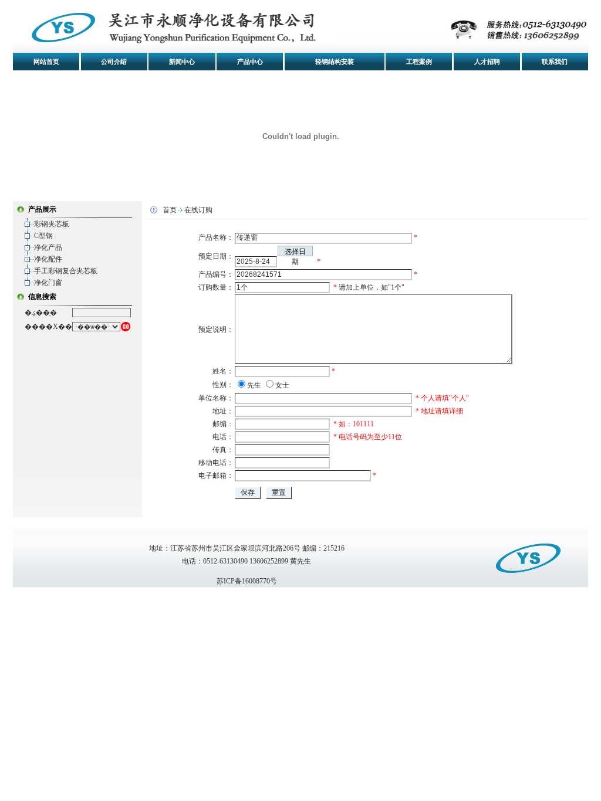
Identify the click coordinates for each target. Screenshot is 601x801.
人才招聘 (487, 61)
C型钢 (43, 236)
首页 (170, 210)
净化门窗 (48, 283)
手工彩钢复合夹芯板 (65, 271)
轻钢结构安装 (334, 61)
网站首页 (46, 61)
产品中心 (250, 61)
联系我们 (555, 61)
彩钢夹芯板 (51, 224)
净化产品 (48, 247)
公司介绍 (114, 61)
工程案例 (419, 61)
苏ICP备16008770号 (247, 581)
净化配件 (48, 259)
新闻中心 (182, 61)
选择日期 (295, 251)
